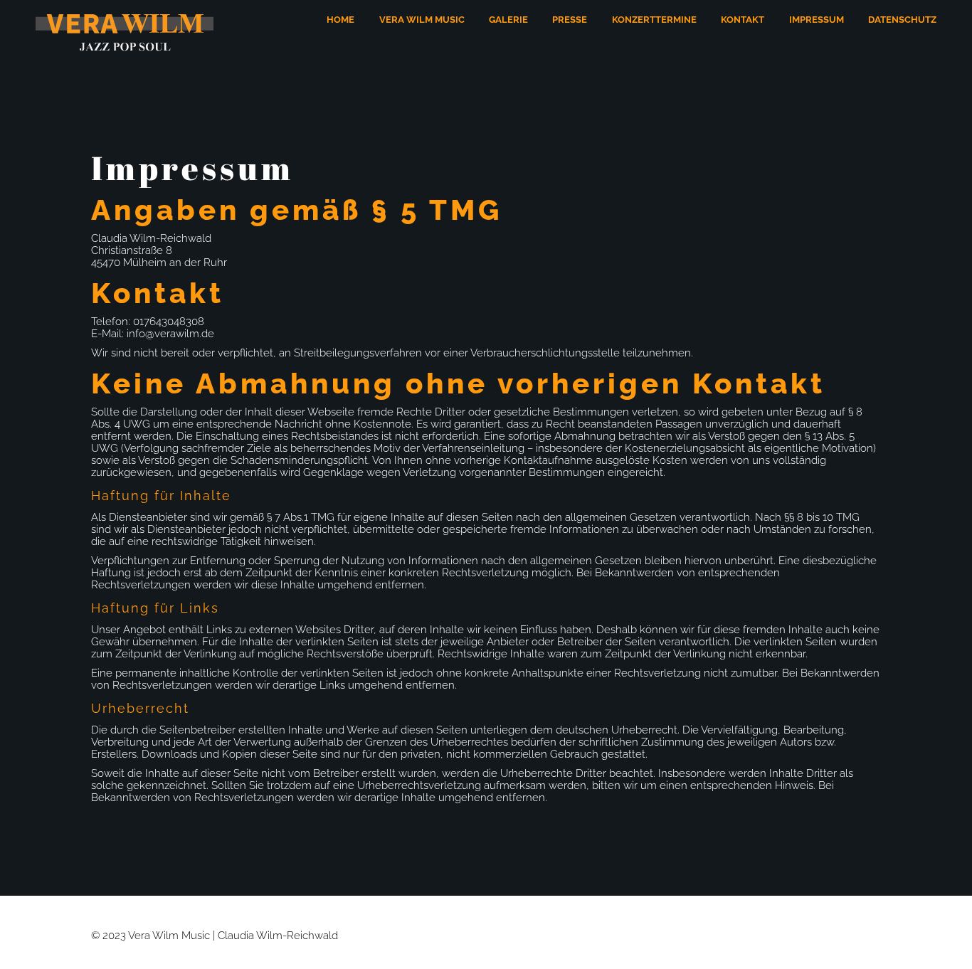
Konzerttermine (654, 19)
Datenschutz (902, 19)
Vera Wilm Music (422, 19)
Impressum (816, 19)
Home (340, 19)
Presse (569, 19)
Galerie (508, 19)
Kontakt (742, 19)
